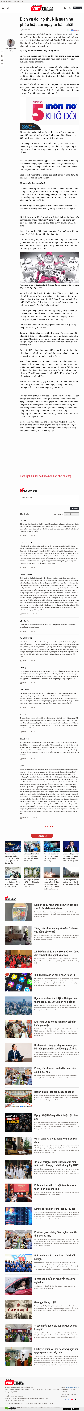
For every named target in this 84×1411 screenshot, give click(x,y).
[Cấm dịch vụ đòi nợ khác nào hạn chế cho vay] (49, 454)
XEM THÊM (49, 826)
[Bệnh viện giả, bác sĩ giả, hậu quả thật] (18, 1099)
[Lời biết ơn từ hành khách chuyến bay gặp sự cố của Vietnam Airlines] (18, 912)
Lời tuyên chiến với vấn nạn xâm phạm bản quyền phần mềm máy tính (56, 1350)
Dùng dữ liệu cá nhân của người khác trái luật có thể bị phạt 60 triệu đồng (51, 857)
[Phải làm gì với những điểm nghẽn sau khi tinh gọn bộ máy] (18, 1239)
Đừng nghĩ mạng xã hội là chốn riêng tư (54, 974)
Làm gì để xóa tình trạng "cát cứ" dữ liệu (54, 1208)
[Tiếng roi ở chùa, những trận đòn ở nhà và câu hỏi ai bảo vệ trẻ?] (18, 935)
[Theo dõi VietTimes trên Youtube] (72, 1399)
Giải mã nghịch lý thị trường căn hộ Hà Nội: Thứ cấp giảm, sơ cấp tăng (71, 883)
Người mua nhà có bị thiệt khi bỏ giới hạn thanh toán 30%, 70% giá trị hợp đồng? (55, 1000)
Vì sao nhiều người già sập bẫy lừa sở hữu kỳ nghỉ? (55, 1327)
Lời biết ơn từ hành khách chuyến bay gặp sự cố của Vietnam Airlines (56, 906)
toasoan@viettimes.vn (72, 1387)
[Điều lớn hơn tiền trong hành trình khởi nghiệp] (18, 1263)
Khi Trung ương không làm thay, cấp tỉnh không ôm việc (55, 1023)
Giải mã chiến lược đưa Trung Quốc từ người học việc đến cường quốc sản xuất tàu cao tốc (12, 858)
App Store (67, 1409)
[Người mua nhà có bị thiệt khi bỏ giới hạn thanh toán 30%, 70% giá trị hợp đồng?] (18, 1005)
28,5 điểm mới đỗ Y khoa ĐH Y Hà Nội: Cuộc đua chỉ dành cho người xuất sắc (56, 953)
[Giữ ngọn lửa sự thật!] (18, 1309)
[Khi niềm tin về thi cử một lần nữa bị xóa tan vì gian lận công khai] (18, 1193)
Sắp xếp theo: (58, 514)
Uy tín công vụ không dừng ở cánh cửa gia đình (55, 1140)
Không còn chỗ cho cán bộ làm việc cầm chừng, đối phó (55, 1070)
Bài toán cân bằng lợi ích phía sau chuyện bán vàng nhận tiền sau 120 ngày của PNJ (55, 1046)
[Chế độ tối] (69, 8)
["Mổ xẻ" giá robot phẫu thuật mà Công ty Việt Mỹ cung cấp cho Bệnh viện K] (13, 872)
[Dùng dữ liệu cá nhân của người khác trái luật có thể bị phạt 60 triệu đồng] (52, 846)
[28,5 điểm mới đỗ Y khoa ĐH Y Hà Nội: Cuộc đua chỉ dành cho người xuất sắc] (18, 959)
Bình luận (11, 898)
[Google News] (75, 30)
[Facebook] (64, 30)
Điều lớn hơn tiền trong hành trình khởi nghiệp (54, 1257)
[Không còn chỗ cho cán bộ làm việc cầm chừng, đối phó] (18, 1076)
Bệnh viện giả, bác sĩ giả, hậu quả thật (54, 1091)
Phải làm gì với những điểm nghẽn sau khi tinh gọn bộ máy (55, 1233)
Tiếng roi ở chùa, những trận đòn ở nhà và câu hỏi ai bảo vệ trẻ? (56, 929)
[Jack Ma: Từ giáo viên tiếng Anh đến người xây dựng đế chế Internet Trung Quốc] (71, 846)
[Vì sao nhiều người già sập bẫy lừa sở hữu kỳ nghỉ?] (18, 1333)
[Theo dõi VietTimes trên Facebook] (65, 1399)
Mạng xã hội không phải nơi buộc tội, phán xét (56, 1116)
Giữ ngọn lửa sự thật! (45, 1302)
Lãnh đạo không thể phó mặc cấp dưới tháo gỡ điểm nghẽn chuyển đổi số (31, 857)
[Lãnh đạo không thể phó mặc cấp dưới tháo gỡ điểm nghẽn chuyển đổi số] (32, 846)
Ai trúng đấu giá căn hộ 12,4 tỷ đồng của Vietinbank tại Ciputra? (31, 883)
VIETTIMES (42, 8)
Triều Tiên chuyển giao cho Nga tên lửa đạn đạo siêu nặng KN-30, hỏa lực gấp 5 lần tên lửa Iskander (51, 884)
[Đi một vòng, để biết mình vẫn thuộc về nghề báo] (18, 1286)
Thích (24, 535)
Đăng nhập (77, 8)
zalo (68, 1399)
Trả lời (33, 535)
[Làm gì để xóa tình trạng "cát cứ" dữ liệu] (18, 1216)
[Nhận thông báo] (65, 8)
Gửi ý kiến (75, 508)
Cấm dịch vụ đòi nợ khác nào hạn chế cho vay (45, 476)
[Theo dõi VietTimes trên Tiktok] (75, 1399)
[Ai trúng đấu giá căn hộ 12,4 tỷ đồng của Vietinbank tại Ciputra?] (32, 872)
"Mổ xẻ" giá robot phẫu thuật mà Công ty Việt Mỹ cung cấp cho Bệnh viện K (12, 883)
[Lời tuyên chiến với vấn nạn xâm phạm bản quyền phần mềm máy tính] (18, 1356)
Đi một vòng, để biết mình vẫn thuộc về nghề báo (54, 1280)
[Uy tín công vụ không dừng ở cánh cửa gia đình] (18, 1146)
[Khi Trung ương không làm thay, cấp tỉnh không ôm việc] (18, 1029)
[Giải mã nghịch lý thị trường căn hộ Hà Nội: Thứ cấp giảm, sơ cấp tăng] (71, 872)
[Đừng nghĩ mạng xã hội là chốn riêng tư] (18, 982)
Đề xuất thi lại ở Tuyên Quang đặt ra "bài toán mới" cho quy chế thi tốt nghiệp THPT (56, 1163)
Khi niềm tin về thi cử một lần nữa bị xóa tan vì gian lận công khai (55, 1187)
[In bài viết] (68, 30)
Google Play (75, 1409)
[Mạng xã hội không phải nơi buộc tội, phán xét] (18, 1122)
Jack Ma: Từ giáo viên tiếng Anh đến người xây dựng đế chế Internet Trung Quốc (71, 857)
